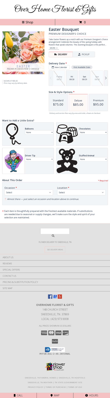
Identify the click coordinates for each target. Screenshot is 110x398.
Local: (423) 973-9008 (55, 319)
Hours (93, 395)
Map (56, 395)
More (52, 48)
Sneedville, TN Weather (40, 382)
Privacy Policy (35, 387)
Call (19, 395)
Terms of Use (75, 387)
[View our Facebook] (50, 297)
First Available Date (82, 67)
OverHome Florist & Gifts (55, 9)
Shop (29, 22)
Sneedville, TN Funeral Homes (40, 378)
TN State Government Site (68, 382)
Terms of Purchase (56, 387)
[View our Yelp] (60, 297)
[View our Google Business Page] (55, 297)
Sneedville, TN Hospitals (72, 378)
